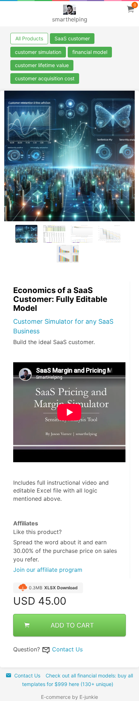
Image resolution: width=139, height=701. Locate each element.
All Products (29, 38)
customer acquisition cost (44, 78)
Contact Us (67, 649)
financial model (89, 52)
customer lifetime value (42, 65)
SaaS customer (72, 38)
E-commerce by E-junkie (69, 697)
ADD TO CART (72, 625)
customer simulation (38, 52)
